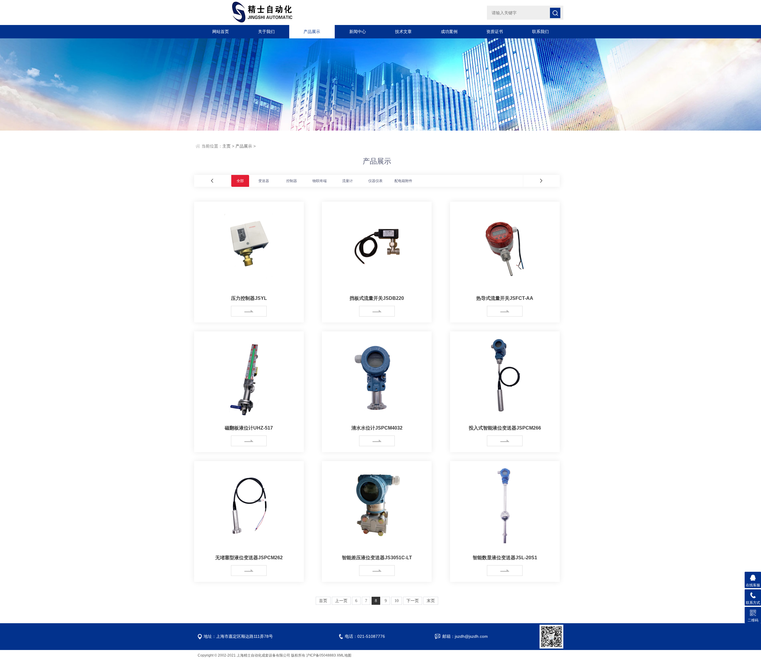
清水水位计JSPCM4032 (376, 427)
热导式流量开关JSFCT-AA (504, 298)
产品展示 (312, 31)
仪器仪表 (375, 181)
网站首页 (220, 31)
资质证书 (494, 31)
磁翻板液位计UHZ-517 (249, 427)
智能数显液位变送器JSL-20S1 (505, 557)
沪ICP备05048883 (321, 655)
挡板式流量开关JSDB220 (377, 298)
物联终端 (319, 181)
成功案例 (449, 31)
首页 (323, 601)
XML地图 (344, 655)
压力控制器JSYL (249, 298)
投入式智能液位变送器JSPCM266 (505, 427)
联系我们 (540, 31)
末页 (431, 601)
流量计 (347, 181)
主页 (226, 146)
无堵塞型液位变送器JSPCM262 (249, 557)
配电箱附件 (403, 181)
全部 (240, 181)
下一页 (412, 601)
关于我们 (266, 31)
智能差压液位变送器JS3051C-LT (377, 557)
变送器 (263, 181)
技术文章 (403, 31)
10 (396, 601)
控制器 (291, 181)
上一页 (341, 601)
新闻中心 (357, 31)
